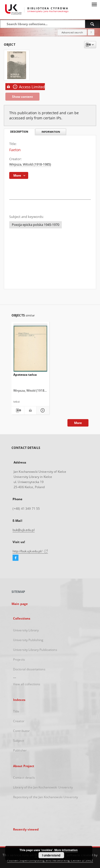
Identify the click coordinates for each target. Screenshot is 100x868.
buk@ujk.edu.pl (24, 530)
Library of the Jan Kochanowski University (43, 787)
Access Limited (32, 87)
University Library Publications (35, 650)
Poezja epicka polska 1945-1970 (35, 225)
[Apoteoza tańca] (30, 349)
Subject (18, 740)
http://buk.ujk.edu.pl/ (28, 551)
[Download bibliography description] (18, 410)
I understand (51, 855)
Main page (20, 604)
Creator (18, 721)
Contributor (21, 731)
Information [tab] (51, 131)
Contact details (24, 777)
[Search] (92, 24)
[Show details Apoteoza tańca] (42, 410)
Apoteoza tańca (25, 374)
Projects (19, 659)
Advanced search (72, 32)
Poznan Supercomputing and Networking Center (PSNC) (50, 860)
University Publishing (28, 640)
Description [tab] (19, 131)
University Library (26, 630)
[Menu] (94, 4)
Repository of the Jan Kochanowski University (45, 797)
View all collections (26, 684)
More (78, 423)
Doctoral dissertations (29, 669)
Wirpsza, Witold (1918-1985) (30, 164)
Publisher (20, 750)
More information (66, 850)
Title (16, 711)
